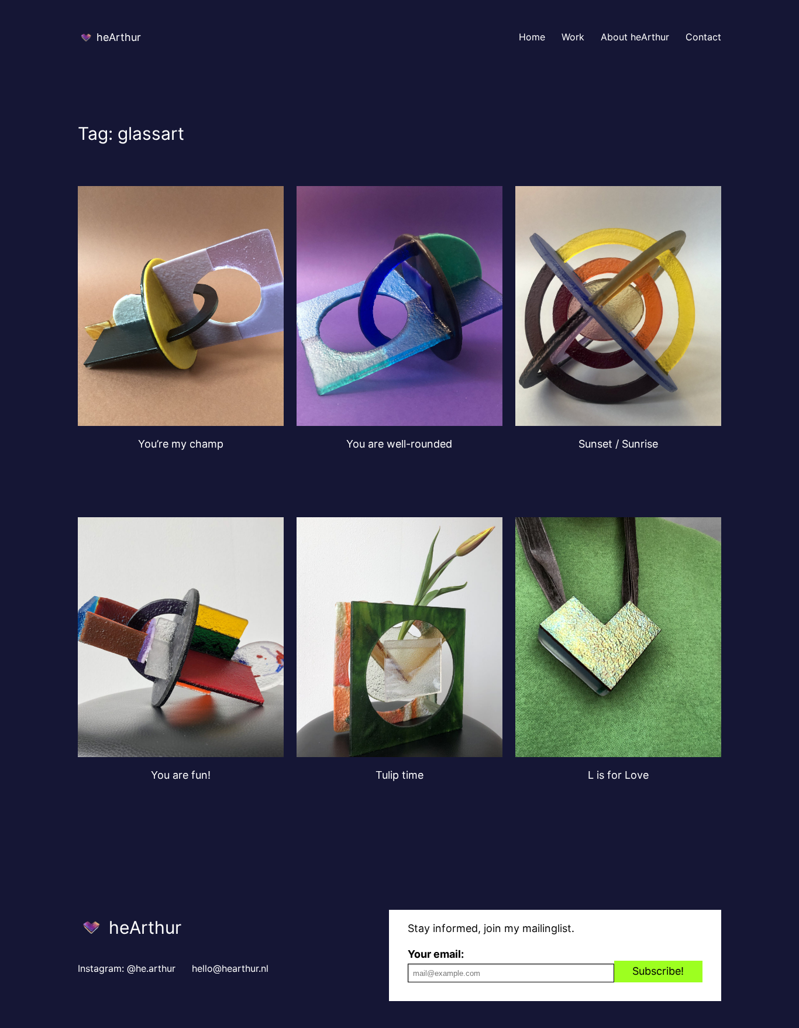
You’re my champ (180, 444)
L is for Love (618, 775)
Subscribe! (658, 971)
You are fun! (181, 775)
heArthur (119, 37)
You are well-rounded (399, 444)
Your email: (436, 954)
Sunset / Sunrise (618, 444)
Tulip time (399, 775)
